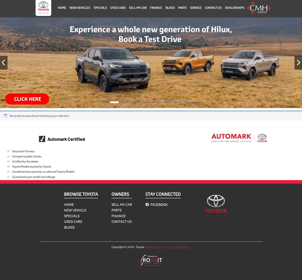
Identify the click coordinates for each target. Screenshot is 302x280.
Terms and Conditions (178, 247)
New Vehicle (75, 210)
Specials (72, 216)
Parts (117, 210)
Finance (119, 216)
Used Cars (73, 221)
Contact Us (122, 221)
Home (69, 204)
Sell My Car (122, 204)
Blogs (69, 227)
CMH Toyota (43, 8)
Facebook (159, 204)
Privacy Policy (154, 247)
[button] (103, 102)
